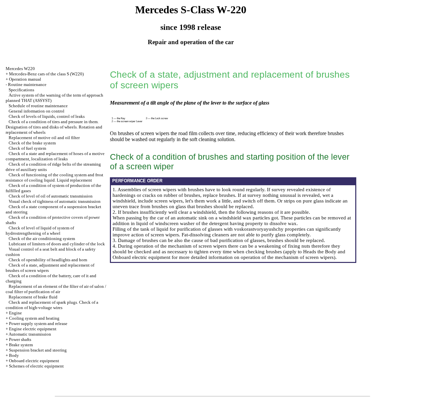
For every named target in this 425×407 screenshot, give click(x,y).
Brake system (21, 344)
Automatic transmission (30, 334)
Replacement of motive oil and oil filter (44, 137)
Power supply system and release (38, 323)
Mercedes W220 (20, 68)
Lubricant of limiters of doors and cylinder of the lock (57, 243)
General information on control (36, 111)
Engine (15, 312)
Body (14, 355)
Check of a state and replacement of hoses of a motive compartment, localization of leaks (55, 156)
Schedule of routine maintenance (38, 105)
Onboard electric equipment (34, 360)
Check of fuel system (27, 148)
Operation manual (25, 79)
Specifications (21, 89)
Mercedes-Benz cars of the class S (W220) (46, 73)
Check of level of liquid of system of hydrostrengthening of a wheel (40, 230)
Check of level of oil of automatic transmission (51, 196)
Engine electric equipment (32, 328)
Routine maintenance (27, 84)
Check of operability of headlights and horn (48, 259)
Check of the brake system (32, 142)
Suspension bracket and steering (38, 350)
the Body (326, 251)
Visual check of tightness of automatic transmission (55, 201)
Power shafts (20, 339)
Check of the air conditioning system (42, 238)
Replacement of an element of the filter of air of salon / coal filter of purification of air (56, 289)
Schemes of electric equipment (36, 366)
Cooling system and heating (34, 318)
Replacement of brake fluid (33, 296)
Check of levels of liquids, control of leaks (47, 116)
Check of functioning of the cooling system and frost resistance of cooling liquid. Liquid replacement (54, 177)
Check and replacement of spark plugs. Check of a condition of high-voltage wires (52, 305)
